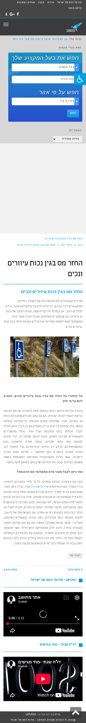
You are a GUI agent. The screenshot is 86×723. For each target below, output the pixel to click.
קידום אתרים (45, 714)
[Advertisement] (43, 188)
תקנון (41, 2)
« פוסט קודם (75, 570)
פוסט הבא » (10, 570)
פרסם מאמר (74, 8)
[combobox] (45, 67)
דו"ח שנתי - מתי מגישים (58, 645)
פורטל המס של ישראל (69, 2)
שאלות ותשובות (26, 2)
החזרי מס (75, 555)
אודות (50, 2)
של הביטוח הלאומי (37, 487)
